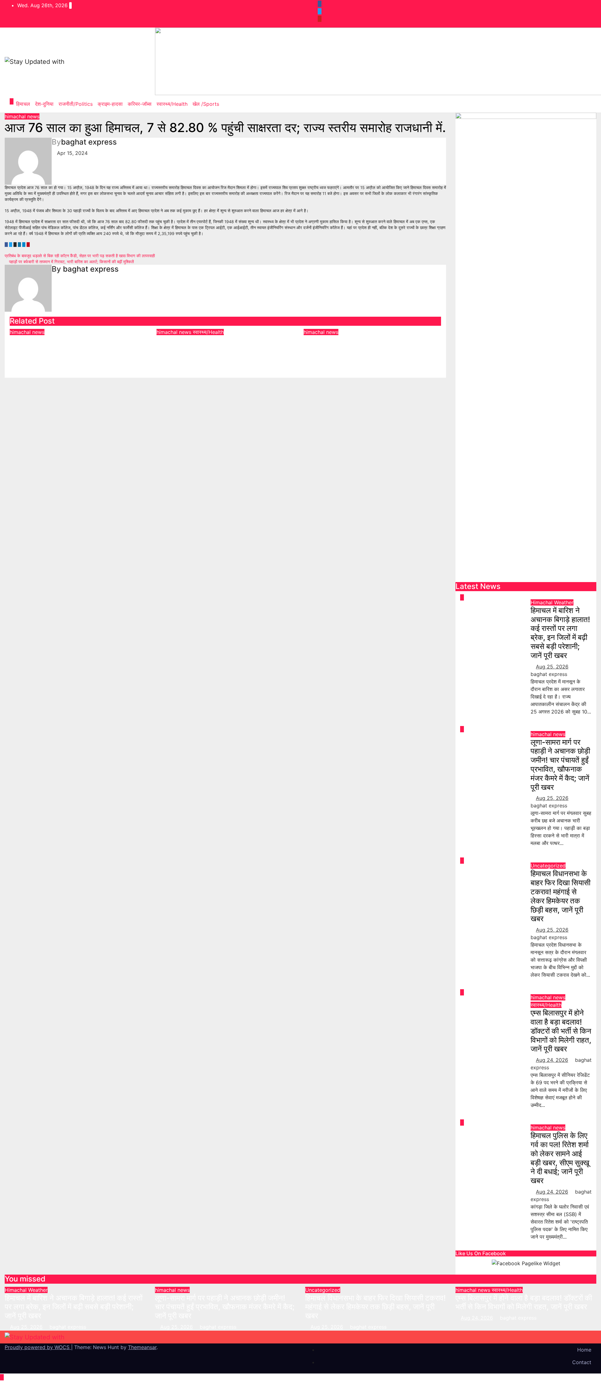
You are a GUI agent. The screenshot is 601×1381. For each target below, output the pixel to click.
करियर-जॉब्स (140, 104)
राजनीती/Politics (76, 104)
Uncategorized (548, 865)
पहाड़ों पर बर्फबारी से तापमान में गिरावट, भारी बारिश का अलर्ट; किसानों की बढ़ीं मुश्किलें (71, 261)
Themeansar (142, 1347)
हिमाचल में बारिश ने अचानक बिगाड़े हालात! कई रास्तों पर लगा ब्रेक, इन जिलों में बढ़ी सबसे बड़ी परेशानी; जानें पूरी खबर (560, 633)
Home (584, 1350)
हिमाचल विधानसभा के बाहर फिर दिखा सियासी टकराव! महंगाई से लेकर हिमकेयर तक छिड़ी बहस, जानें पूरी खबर (560, 896)
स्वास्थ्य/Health (172, 104)
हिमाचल (23, 104)
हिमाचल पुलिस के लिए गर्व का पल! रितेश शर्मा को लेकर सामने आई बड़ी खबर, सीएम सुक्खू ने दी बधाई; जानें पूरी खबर (370, 349)
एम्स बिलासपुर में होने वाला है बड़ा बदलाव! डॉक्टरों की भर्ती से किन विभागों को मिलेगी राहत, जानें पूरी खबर (225, 344)
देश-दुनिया (44, 104)
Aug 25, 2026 (552, 666)
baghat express (89, 141)
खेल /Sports (206, 104)
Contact (581, 1362)
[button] (587, 104)
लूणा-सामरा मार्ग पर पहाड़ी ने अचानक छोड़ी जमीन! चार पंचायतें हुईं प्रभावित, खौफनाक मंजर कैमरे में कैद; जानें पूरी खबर (75, 349)
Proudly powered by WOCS (38, 1347)
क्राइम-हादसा (110, 104)
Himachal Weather (552, 602)
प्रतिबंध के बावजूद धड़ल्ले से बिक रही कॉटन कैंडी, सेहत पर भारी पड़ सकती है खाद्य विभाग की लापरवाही (80, 255)
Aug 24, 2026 (552, 1060)
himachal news (22, 116)
